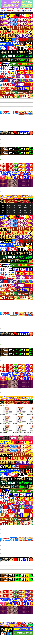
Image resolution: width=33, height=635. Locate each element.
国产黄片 (8, 212)
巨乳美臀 (19, 205)
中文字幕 (14, 205)
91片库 (25, 210)
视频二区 (3, 205)
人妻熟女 (25, 205)
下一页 (23, 435)
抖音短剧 (8, 210)
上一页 (13, 435)
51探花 (20, 210)
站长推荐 (3, 207)
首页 (10, 435)
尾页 (28, 435)
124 (15, 435)
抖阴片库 (3, 212)
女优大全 (31, 210)
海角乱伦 (31, 212)
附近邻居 (8, 207)
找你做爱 (19, 207)
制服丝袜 (31, 205)
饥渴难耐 (14, 207)
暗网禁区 (25, 212)
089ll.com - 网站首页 (7, 12)
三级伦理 (8, 205)
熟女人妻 (14, 212)
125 (17, 435)
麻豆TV (14, 210)
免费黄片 (19, 212)
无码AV (3, 210)
